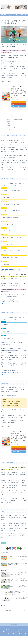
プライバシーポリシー (7, 631)
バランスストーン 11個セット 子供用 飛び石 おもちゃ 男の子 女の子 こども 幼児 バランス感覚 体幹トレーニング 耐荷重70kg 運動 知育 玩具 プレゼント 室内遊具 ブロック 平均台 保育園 (18, 92)
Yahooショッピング (17, 106)
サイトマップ (20, 631)
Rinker (17, 99)
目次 (12, 116)
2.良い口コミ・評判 (10, 121)
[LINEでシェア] (18, 548)
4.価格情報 (8, 125)
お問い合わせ (20, 629)
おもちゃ (4, 543)
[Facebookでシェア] (10, 548)
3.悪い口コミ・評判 (10, 123)
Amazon (14, 101)
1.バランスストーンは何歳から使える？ (14, 119)
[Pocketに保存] (15, 548)
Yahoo (10, 269)
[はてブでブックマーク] (13, 548)
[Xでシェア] (7, 548)
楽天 (3, 269)
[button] (20, 548)
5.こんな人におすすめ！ (11, 127)
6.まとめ (8, 129)
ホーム (7, 629)
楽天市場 (14, 104)
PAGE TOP (14, 624)
